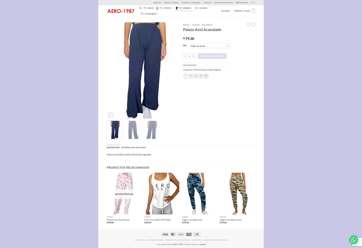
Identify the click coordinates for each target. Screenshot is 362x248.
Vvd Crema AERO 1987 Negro (157, 220)
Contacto (207, 2)
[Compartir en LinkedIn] (206, 76)
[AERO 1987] (121, 11)
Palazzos (207, 25)
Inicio (186, 25)
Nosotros (157, 2)
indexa (203, 244)
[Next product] (248, 24)
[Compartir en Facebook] (185, 76)
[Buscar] (140, 8)
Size (185, 46)
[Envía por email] (196, 76)
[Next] (173, 70)
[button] (242, 2)
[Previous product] (253, 24)
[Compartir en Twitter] (190, 76)
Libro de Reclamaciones (223, 2)
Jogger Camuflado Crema (231, 220)
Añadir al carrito (212, 56)
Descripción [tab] (113, 147)
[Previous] (111, 70)
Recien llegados (214, 70)
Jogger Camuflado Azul (192, 220)
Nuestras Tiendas (171, 2)
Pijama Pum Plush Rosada (118, 220)
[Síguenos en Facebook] (251, 3)
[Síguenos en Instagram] (254, 3)
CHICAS (195, 25)
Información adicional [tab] (133, 147)
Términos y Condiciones (191, 2)
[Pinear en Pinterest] (201, 76)
